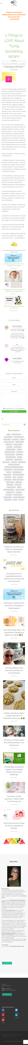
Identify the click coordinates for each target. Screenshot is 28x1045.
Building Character (9, 66)
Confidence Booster (20, 66)
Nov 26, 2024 (13, 310)
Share (14, 60)
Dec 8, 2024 (14, 676)
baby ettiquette (8, 437)
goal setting (8, 477)
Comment (14, 391)
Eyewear (8, 472)
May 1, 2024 (14, 294)
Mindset (15, 499)
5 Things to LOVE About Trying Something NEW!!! (14, 46)
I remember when (11, 487)
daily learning (19, 454)
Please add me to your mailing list (15, 408)
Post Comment (14, 411)
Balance (22, 439)
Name (14, 378)
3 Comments (14, 69)
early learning (21, 462)
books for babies (18, 444)
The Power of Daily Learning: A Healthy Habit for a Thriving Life (14, 798)
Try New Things (18, 67)
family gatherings (17, 472)
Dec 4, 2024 (14, 748)
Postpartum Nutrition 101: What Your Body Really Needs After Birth (14, 549)
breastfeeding (17, 447)
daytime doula (18, 459)
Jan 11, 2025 (14, 584)
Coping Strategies (9, 454)
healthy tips (19, 482)
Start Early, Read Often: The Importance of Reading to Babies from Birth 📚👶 (14, 632)
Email (14, 384)
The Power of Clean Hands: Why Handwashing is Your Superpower (14, 742)
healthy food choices (18, 479)
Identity (19, 487)
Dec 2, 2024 (14, 777)
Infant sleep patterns (9, 489)
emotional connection (13, 464)
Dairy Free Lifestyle (11, 457)
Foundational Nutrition (18, 474)
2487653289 (8, 988)
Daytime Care (9, 459)
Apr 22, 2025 (14, 555)
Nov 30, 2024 (14, 804)
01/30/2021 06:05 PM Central (17, 345)
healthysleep (10, 484)
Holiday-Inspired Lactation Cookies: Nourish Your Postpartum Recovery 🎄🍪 (14, 715)
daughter (19, 457)
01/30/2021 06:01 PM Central (17, 359)
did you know (6, 462)
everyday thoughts (18, 469)
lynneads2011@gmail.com (11, 990)
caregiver (19, 449)
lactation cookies (20, 489)
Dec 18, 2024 (13, 268)
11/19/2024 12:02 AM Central (17, 327)
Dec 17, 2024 (14, 638)
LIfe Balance (9, 494)
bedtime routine (20, 442)
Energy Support (8, 469)
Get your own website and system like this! (14, 1041)
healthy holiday (10, 482)
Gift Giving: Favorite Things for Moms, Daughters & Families (14, 825)
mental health (7, 499)
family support (7, 474)
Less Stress (18, 492)
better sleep (9, 444)
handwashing (7, 479)
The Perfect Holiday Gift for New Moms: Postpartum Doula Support (14, 605)
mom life (21, 499)
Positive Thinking (9, 67)
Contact (7, 963)
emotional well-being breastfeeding (14, 467)
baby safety (15, 439)
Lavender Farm (10, 492)
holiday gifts (18, 484)
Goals (14, 477)
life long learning (18, 494)
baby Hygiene (7, 439)
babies (8, 434)
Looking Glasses (7, 497)
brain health (9, 447)
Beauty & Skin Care (9, 442)
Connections (20, 452)
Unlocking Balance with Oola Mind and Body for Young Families (14, 670)
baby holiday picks (18, 437)
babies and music (16, 434)
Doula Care (14, 462)
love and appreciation (18, 497)
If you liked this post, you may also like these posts (14, 251)
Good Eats (20, 477)
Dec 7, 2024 (14, 721)
